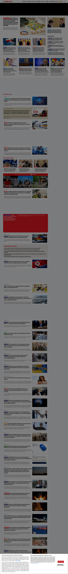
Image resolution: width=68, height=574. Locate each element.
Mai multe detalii (18, 560)
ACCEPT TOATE (61, 561)
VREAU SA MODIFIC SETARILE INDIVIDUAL (60, 565)
